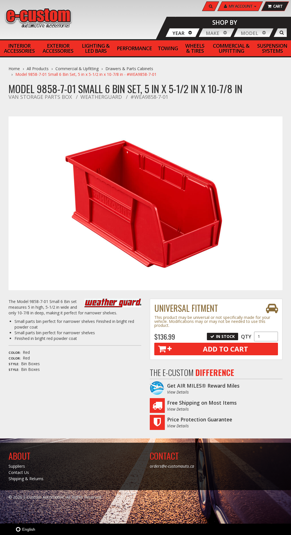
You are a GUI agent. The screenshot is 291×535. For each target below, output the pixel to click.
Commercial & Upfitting (77, 68)
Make (212, 33)
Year (178, 33)
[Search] (282, 32)
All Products (38, 68)
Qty (246, 336)
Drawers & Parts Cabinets (129, 68)
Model (249, 33)
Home (14, 68)
